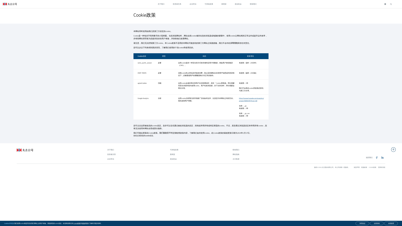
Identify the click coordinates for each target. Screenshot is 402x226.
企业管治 (193, 4)
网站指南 (236, 154)
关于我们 (161, 4)
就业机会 (238, 4)
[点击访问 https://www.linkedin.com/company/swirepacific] (382, 157)
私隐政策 (364, 167)
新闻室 (223, 4)
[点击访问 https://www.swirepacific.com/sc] (8, 4)
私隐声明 (85, 223)
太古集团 (236, 159)
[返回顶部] (393, 149)
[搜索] (391, 4)
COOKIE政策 (372, 167)
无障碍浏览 (381, 167)
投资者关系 (177, 4)
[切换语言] (385, 4)
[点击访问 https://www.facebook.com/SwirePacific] (376, 157)
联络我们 (253, 4)
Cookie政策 (76, 223)
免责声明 (357, 167)
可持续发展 (209, 4)
